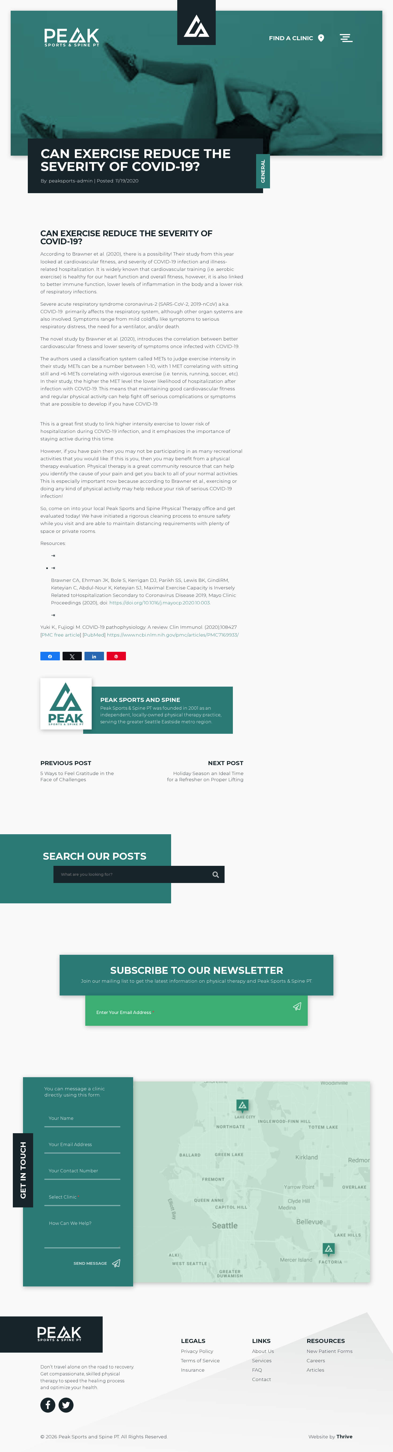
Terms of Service (200, 1360)
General (263, 171)
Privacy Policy (197, 1351)
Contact (261, 1379)
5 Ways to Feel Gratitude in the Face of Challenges (77, 776)
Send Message (90, 1263)
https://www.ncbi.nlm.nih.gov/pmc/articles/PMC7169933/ (173, 635)
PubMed (94, 635)
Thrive (344, 1436)
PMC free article (61, 635)
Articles (315, 1370)
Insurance (193, 1370)
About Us (263, 1351)
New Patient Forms (330, 1351)
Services (262, 1360)
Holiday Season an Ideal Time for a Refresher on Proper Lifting (205, 776)
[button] (346, 38)
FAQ (257, 1370)
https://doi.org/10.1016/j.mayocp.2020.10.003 (159, 602)
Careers (316, 1360)
